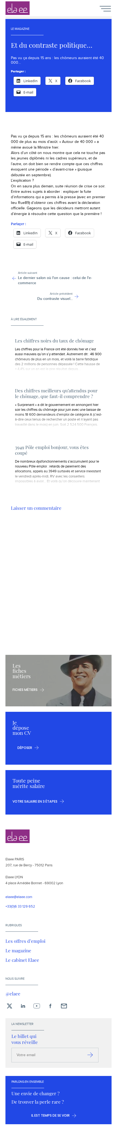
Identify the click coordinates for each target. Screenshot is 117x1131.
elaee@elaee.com (18, 897)
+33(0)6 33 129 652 (20, 907)
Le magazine (18, 950)
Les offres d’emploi (25, 941)
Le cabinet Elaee (22, 960)
